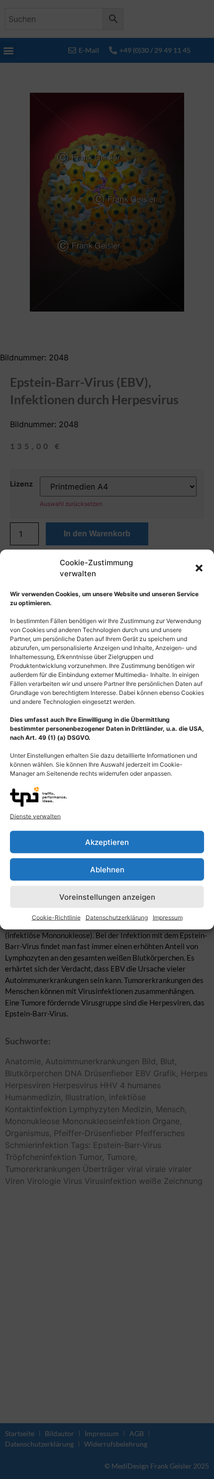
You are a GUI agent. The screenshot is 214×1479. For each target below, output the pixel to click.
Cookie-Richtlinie (56, 917)
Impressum (168, 917)
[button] (199, 568)
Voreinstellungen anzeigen (107, 896)
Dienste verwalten (35, 816)
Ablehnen (107, 869)
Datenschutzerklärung (117, 917)
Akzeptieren (107, 841)
